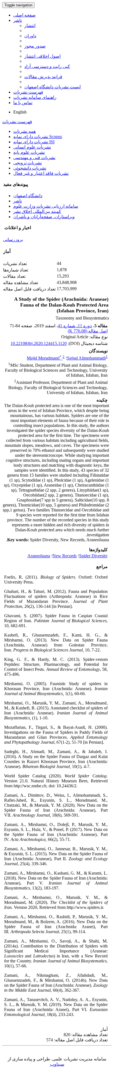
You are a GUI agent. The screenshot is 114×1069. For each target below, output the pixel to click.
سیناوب (57, 1064)
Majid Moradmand (44, 358)
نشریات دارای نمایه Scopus (37, 136)
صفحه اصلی (24, 15)
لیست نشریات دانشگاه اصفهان (52, 87)
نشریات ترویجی (27, 162)
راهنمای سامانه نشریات (34, 97)
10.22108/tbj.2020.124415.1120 (39, 343)
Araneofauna (38, 555)
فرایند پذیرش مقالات (43, 76)
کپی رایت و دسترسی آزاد (47, 66)
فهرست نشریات (28, 92)
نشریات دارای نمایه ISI (34, 141)
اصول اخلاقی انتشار (42, 56)
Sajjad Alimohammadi (86, 358)
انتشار (29, 25)
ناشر (17, 20)
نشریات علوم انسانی (32, 147)
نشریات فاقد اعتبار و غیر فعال (41, 173)
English (20, 112)
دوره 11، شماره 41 (75, 325)
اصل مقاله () (88, 331)
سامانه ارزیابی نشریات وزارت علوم (45, 206)
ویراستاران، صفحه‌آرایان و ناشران (44, 216)
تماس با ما (22, 102)
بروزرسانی (13, 239)
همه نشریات (24, 131)
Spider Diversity (93, 555)
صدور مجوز (35, 46)
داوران (30, 35)
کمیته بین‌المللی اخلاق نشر (37, 211)
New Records (65, 555)
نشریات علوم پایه (29, 152)
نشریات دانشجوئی (29, 168)
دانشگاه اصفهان (27, 195)
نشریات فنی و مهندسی (34, 157)
